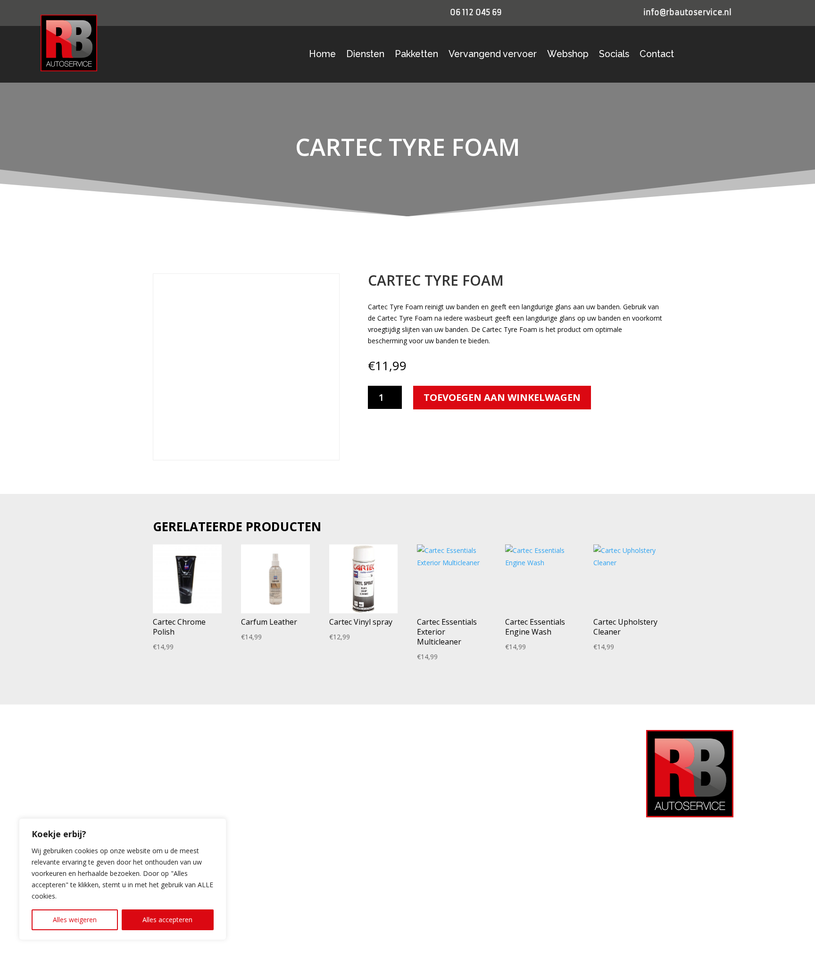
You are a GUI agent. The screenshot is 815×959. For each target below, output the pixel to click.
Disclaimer (268, 824)
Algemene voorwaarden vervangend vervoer (317, 809)
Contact (657, 55)
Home (322, 55)
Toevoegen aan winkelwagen (502, 397)
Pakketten (416, 55)
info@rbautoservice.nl (687, 12)
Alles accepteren (167, 919)
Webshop (568, 55)
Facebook (455, 812)
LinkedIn (453, 848)
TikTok (450, 866)
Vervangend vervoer (493, 55)
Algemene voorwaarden (287, 794)
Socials (614, 55)
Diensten (365, 55)
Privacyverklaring (278, 763)
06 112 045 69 (476, 12)
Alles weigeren (75, 919)
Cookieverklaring (277, 779)
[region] (122, 879)
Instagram (455, 830)
